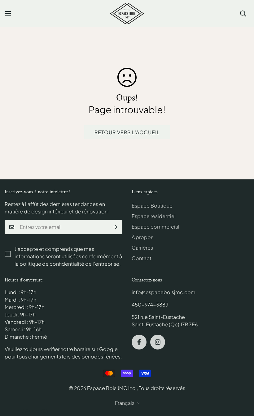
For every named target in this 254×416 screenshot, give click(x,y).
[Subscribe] (115, 227)
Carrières (142, 247)
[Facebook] (139, 342)
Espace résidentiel (154, 216)
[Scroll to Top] (242, 382)
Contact (141, 258)
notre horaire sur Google (89, 349)
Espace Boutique (152, 205)
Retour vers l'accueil (127, 132)
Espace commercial (155, 226)
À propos (142, 237)
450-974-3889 (150, 304)
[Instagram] (157, 342)
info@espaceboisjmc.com (163, 292)
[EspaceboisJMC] (127, 13)
